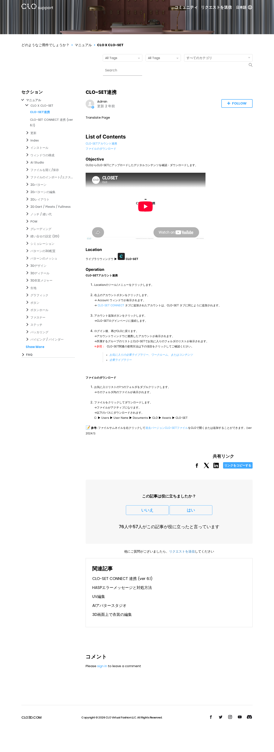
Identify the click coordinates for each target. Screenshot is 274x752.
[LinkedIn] (216, 467)
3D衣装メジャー (41, 280)
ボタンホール (39, 310)
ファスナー (37, 317)
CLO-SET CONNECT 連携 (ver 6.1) (122, 578)
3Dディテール (39, 273)
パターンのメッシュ (43, 258)
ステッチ (36, 325)
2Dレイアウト (39, 199)
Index (34, 140)
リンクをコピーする (237, 465)
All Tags (111, 58)
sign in (102, 666)
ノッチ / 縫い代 (41, 214)
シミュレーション (42, 244)
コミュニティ (186, 7)
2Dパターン (38, 185)
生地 (33, 288)
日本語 (241, 7)
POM (33, 221)
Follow (239, 103)
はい (191, 510)
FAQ (29, 354)
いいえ (147, 510)
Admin (102, 101)
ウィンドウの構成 (42, 155)
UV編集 (98, 596)
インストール (39, 148)
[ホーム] (37, 8)
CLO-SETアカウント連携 (101, 143)
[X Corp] (206, 467)
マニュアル (83, 45)
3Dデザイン (38, 266)
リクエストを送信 (216, 7)
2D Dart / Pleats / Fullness (50, 207)
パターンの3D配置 (42, 251)
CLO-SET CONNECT (111, 305)
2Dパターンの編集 (42, 192)
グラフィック (39, 295)
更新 (33, 133)
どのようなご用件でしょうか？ (45, 45)
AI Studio (37, 162)
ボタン (34, 303)
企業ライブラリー (120, 359)
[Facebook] (197, 467)
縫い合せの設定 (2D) (44, 236)
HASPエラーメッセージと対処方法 (122, 587)
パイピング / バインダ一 (47, 339)
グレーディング (40, 229)
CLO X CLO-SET (110, 45)
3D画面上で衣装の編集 (112, 614)
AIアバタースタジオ (109, 605)
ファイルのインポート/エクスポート (51, 177)
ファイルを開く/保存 (44, 170)
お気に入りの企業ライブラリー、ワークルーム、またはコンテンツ (151, 354)
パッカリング (39, 332)
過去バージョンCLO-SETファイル (166, 427)
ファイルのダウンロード (101, 148)
